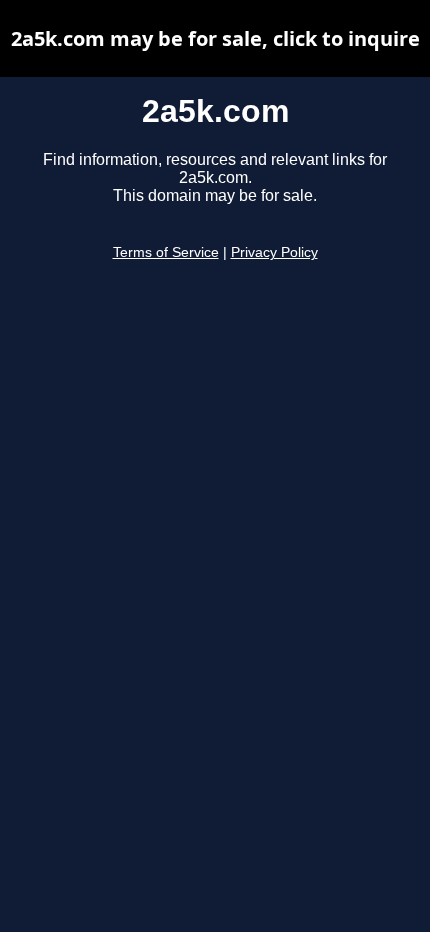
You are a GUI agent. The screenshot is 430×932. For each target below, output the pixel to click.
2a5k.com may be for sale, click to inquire (215, 38)
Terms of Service (166, 252)
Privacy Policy (274, 252)
